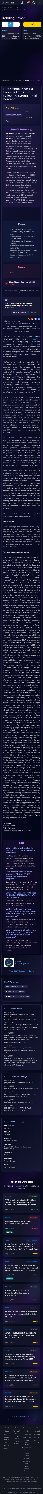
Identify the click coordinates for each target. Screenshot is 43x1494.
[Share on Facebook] (35, 319)
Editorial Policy (6, 1438)
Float (7, 1132)
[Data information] (23, 1122)
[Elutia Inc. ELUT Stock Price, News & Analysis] (9, 962)
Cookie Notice (16, 1437)
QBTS (25, 30)
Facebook (36, 1434)
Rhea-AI (6, 1445)
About (6, 1431)
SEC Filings (36, 80)
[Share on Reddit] (31, 319)
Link (6, 1155)
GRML (4, 30)
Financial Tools (26, 1462)
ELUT (35, 339)
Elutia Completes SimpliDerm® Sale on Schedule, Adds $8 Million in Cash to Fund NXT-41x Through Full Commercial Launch (20, 1017)
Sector (7, 1144)
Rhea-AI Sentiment (14, 114)
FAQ (6, 1442)
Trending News (12, 18)
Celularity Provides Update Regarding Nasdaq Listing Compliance (17, 1292)
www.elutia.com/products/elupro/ (17, 516)
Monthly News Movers (27, 1442)
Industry (8, 1138)
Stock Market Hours (26, 1469)
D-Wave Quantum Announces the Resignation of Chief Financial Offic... (31, 37)
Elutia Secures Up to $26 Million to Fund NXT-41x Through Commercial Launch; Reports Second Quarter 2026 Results (21, 1027)
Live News (26, 1458)
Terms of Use (16, 1432)
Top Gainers (26, 1434)
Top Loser (33, 1217)
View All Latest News (20, 1417)
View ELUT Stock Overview (21, 971)
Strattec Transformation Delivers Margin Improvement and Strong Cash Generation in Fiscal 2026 (20, 1356)
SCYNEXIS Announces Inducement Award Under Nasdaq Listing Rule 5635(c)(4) (21, 1314)
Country (8, 1158)
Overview (6, 80)
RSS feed (36, 1431)
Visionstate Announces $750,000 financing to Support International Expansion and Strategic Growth (20, 1399)
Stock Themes (26, 1454)
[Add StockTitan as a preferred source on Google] (38, 319)
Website (8, 1152)
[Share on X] (28, 319)
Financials (17, 80)
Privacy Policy (16, 1443)
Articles (26, 1431)
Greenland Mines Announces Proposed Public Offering (9, 37)
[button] (22, 2)
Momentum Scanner (26, 1449)
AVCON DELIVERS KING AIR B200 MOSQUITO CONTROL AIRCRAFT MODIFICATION (20, 1335)
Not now (33, 312)
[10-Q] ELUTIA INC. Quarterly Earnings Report (21, 1088)
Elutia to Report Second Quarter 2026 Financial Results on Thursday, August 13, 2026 (19, 1050)
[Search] (33, 2)
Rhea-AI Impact (12, 108)
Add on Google (19, 312)
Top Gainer (33, 1196)
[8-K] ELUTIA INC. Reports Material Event (19, 1083)
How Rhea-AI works (24, 290)
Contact (6, 1434)
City (6, 1164)
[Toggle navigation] (39, 2)
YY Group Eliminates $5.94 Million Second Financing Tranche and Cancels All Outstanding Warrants (20, 1202)
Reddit (36, 1437)
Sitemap (6, 1449)
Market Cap (9, 1126)
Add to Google (36, 1441)
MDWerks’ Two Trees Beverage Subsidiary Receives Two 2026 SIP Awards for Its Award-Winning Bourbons (20, 1378)
